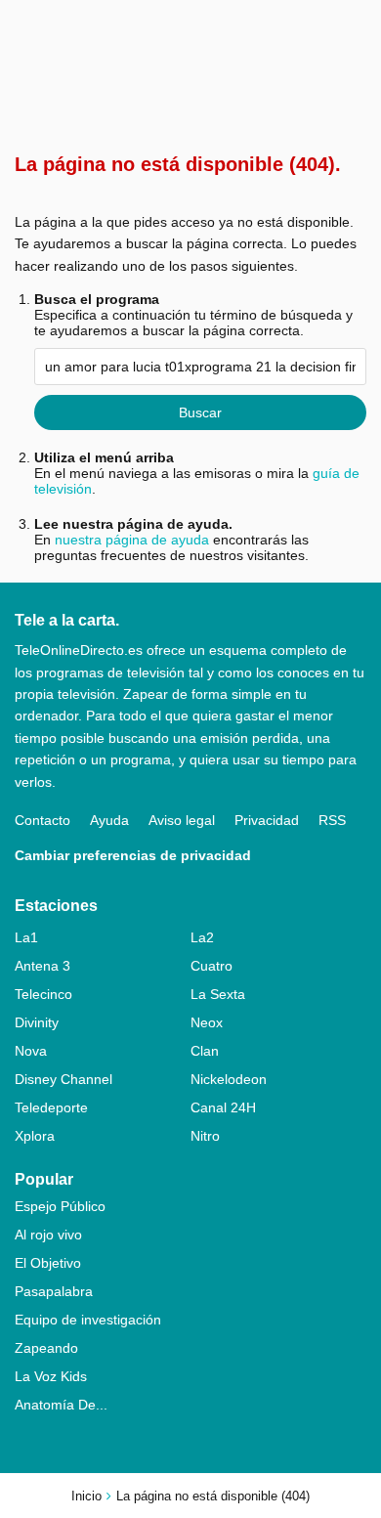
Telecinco (43, 994)
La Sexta (217, 994)
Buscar (200, 412)
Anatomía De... (61, 1404)
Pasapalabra (54, 1291)
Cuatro (211, 966)
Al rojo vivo (48, 1234)
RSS (332, 820)
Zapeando (46, 1348)
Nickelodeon (228, 1079)
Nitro (205, 1136)
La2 (202, 937)
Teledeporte (51, 1107)
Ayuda (109, 820)
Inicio (86, 1496)
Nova (31, 1051)
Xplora (35, 1136)
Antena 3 (42, 966)
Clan (204, 1051)
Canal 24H (223, 1107)
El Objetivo (48, 1263)
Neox (206, 1022)
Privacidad (266, 820)
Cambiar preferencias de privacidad (133, 855)
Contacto (42, 820)
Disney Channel (63, 1079)
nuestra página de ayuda (132, 539)
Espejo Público (60, 1206)
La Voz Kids (51, 1376)
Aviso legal (181, 820)
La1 (26, 937)
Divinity (37, 1022)
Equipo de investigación (88, 1319)
